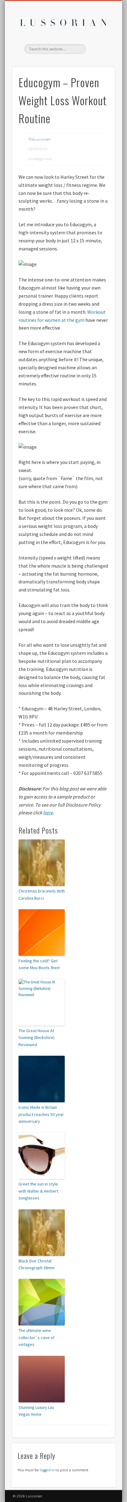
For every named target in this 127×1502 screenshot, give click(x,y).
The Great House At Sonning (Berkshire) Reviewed (36, 1037)
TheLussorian (39, 139)
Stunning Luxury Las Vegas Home (36, 1411)
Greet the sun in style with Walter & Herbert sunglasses (38, 1191)
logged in (47, 1470)
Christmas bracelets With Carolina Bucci (41, 894)
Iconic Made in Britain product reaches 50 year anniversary (41, 1114)
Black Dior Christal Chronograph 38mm (36, 1264)
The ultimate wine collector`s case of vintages (36, 1337)
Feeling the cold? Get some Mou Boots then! (39, 964)
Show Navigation (99, 56)
